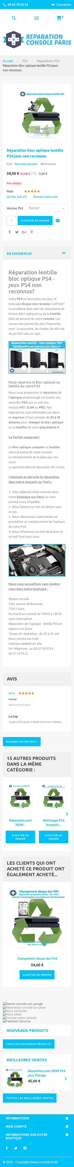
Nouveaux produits (27, 1030)
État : (10, 164)
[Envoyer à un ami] (58, 221)
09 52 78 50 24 (18, 4)
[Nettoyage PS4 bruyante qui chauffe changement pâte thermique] (53, 796)
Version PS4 (15, 208)
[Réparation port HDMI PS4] (15, 1078)
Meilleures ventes (27, 1060)
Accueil (8, 61)
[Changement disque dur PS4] (37, 918)
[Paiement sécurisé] (37, 1021)
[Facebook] (6, 1148)
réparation (50, 392)
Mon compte (16, 1126)
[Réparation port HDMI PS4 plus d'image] (20, 796)
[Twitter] (16, 1148)
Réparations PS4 (48, 61)
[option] (37, 1078)
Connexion (63, 4)
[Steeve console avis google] (37, 1004)
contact (26, 643)
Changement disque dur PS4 (37, 958)
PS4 (24, 61)
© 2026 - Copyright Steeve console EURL (30, 1162)
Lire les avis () (17, 196)
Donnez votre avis (45, 196)
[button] (6, 1078)
